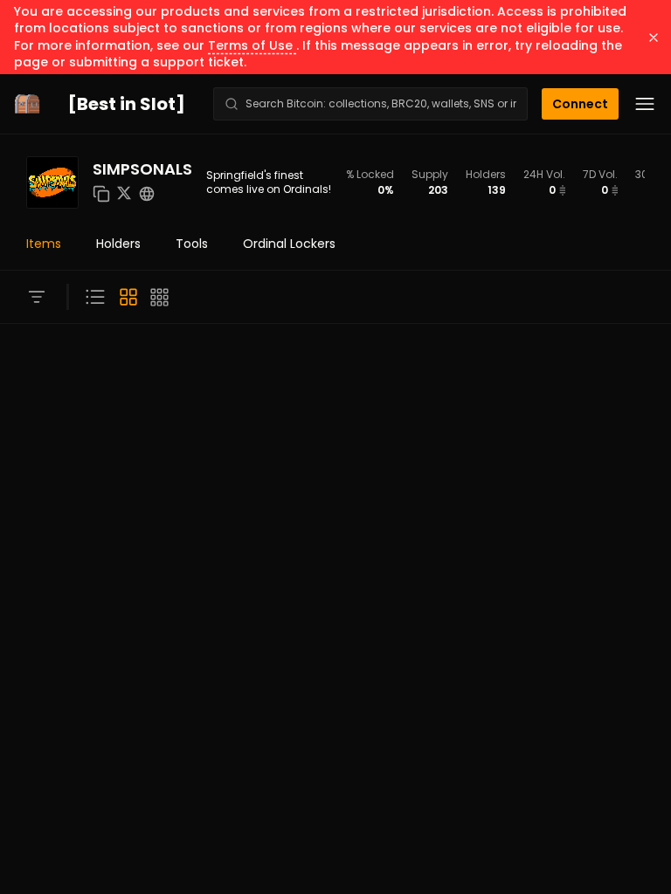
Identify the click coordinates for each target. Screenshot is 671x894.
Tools (192, 243)
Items (43, 243)
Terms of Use (252, 45)
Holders (118, 243)
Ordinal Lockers (289, 243)
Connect (580, 104)
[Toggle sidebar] (36, 297)
